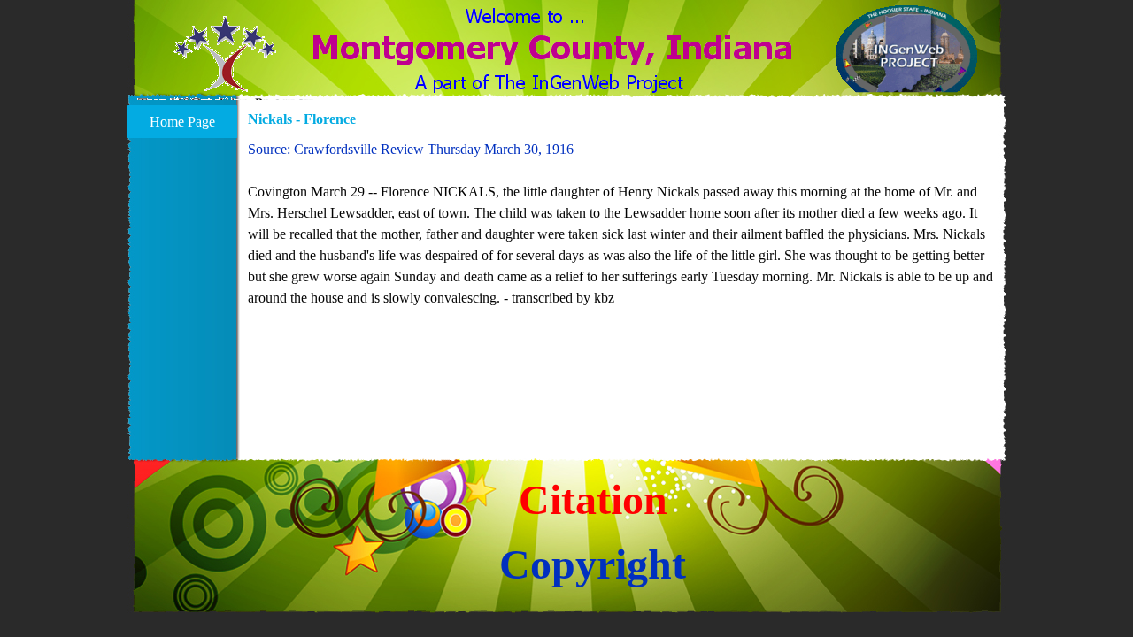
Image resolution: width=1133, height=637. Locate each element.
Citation (593, 499)
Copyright (592, 564)
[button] (225, 64)
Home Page (182, 121)
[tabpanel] (622, 224)
